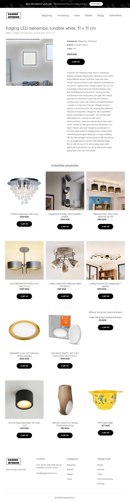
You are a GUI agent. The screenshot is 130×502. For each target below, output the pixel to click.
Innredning (63, 15)
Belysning (47, 15)
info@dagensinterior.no (46, 473)
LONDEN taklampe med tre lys (24, 214)
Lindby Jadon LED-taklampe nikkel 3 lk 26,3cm (65, 284)
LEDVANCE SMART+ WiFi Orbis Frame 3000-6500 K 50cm (65, 354)
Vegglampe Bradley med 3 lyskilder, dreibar (65, 215)
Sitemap (101, 483)
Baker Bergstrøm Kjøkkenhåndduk (106, 317)
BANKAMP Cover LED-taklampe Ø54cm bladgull (24, 354)
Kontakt (100, 469)
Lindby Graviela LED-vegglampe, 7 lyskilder (105, 284)
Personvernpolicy (105, 479)
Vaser (77, 15)
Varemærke (115, 15)
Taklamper (92, 41)
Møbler (88, 15)
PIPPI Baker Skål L (106, 423)
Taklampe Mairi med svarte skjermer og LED (105, 215)
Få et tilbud (96, 4)
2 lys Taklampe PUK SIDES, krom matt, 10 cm (24, 284)
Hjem (8, 33)
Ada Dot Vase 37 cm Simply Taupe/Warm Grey (65, 424)
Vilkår (99, 474)
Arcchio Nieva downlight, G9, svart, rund (24, 424)
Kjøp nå (76, 62)
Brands (70, 469)
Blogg (101, 15)
